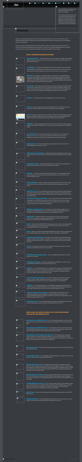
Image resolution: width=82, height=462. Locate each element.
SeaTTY (29, 224)
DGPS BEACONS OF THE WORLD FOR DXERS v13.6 (40, 335)
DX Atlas (29, 107)
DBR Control (30, 75)
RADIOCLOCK (30, 216)
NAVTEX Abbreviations (32, 355)
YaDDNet (29, 285)
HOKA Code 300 (31, 143)
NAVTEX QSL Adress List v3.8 (34, 364)
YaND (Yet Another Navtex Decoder (37, 292)
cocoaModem (31, 67)
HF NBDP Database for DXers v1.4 (36, 383)
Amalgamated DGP (32, 58)
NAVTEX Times (30, 392)
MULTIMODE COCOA (33, 163)
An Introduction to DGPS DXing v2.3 (36, 320)
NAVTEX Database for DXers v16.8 (36, 374)
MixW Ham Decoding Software (36, 153)
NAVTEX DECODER (32, 182)
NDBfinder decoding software (35, 209)
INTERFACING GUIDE (32, 399)
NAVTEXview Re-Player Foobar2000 (37, 198)
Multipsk (29, 173)
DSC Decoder (30, 86)
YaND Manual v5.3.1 (32, 301)
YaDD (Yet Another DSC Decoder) (36, 277)
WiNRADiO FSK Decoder (34, 262)
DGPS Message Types (32, 347)
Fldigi (28, 114)
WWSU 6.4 (30, 268)
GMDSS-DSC (30, 124)
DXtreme (29, 98)
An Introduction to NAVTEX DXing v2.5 (37, 327)
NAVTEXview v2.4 (32, 191)
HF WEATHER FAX (32, 134)
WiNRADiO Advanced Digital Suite (36, 254)
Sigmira (29, 231)
